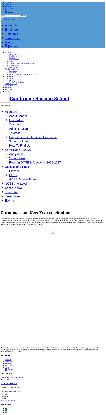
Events (7, 10)
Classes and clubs (10, 76)
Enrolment (8, 4)
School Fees (13, 73)
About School (13, 54)
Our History (13, 56)
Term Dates (9, 8)
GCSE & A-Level (11, 84)
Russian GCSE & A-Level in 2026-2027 (22, 74)
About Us (8, 2)
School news (9, 86)
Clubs (11, 80)
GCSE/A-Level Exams (16, 82)
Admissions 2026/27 (11, 69)
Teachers (12, 58)
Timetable (8, 6)
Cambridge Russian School (39, 98)
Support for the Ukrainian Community (21, 63)
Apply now (13, 71)
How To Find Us (14, 67)
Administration (14, 60)
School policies (14, 65)
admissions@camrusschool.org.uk (12, 377)
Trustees (11, 61)
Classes (11, 78)
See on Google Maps (8, 400)
